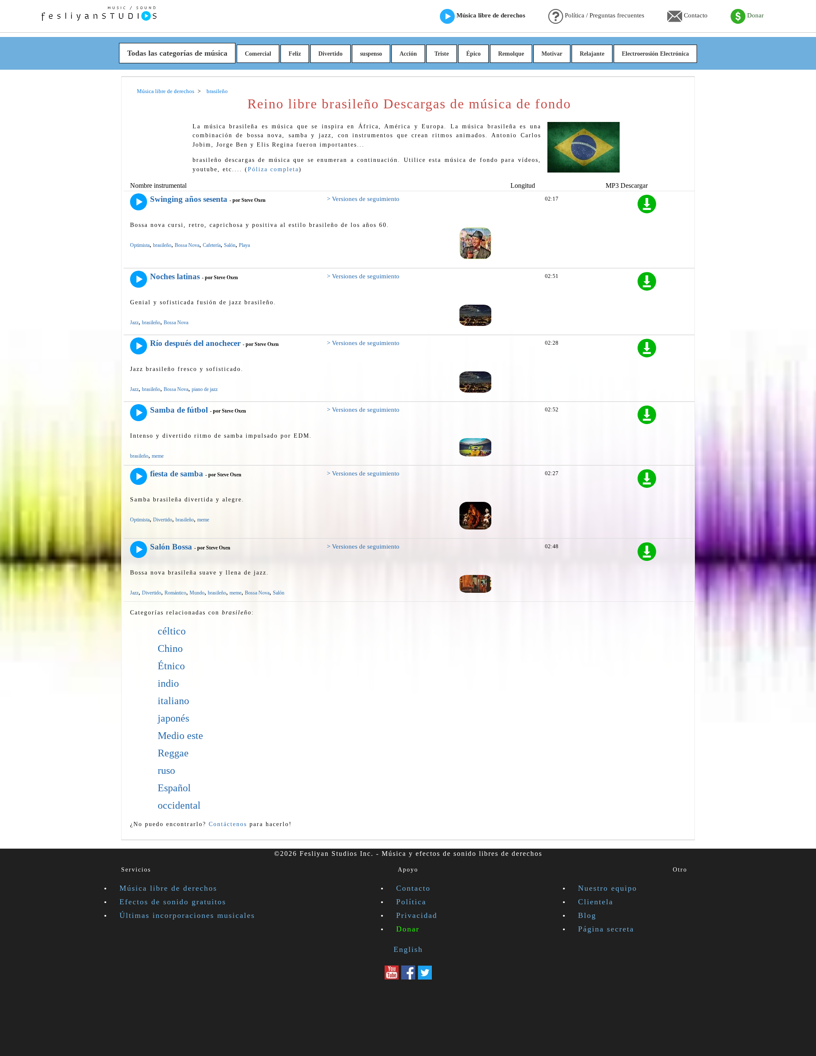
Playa (244, 245)
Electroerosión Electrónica (655, 54)
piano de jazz (205, 389)
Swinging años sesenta (188, 199)
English (408, 949)
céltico (172, 631)
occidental (179, 805)
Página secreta (606, 929)
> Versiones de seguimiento (363, 198)
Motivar (551, 54)
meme (158, 456)
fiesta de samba (176, 473)
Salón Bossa (171, 546)
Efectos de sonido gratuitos (172, 901)
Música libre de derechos (490, 15)
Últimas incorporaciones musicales (187, 915)
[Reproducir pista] (138, 201)
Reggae (173, 753)
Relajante (592, 54)
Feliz (295, 54)
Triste (441, 54)
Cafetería (212, 245)
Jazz (134, 323)
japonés (173, 718)
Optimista (140, 245)
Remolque (511, 54)
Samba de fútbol (179, 409)
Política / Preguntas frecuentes (603, 15)
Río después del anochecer (195, 343)
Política (411, 901)
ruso (166, 770)
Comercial (258, 54)
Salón (229, 245)
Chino (170, 648)
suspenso (371, 54)
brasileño (162, 245)
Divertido (330, 54)
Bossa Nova (187, 245)
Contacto (695, 15)
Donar (754, 15)
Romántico (175, 593)
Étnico (171, 665)
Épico (473, 54)
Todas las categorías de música (177, 53)
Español (174, 787)
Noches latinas (175, 276)
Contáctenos (228, 824)
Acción (408, 54)
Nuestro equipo (607, 888)
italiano (173, 700)
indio (168, 683)
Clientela (595, 901)
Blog (587, 915)
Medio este (180, 735)
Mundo (197, 593)
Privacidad (416, 915)
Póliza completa (273, 169)
